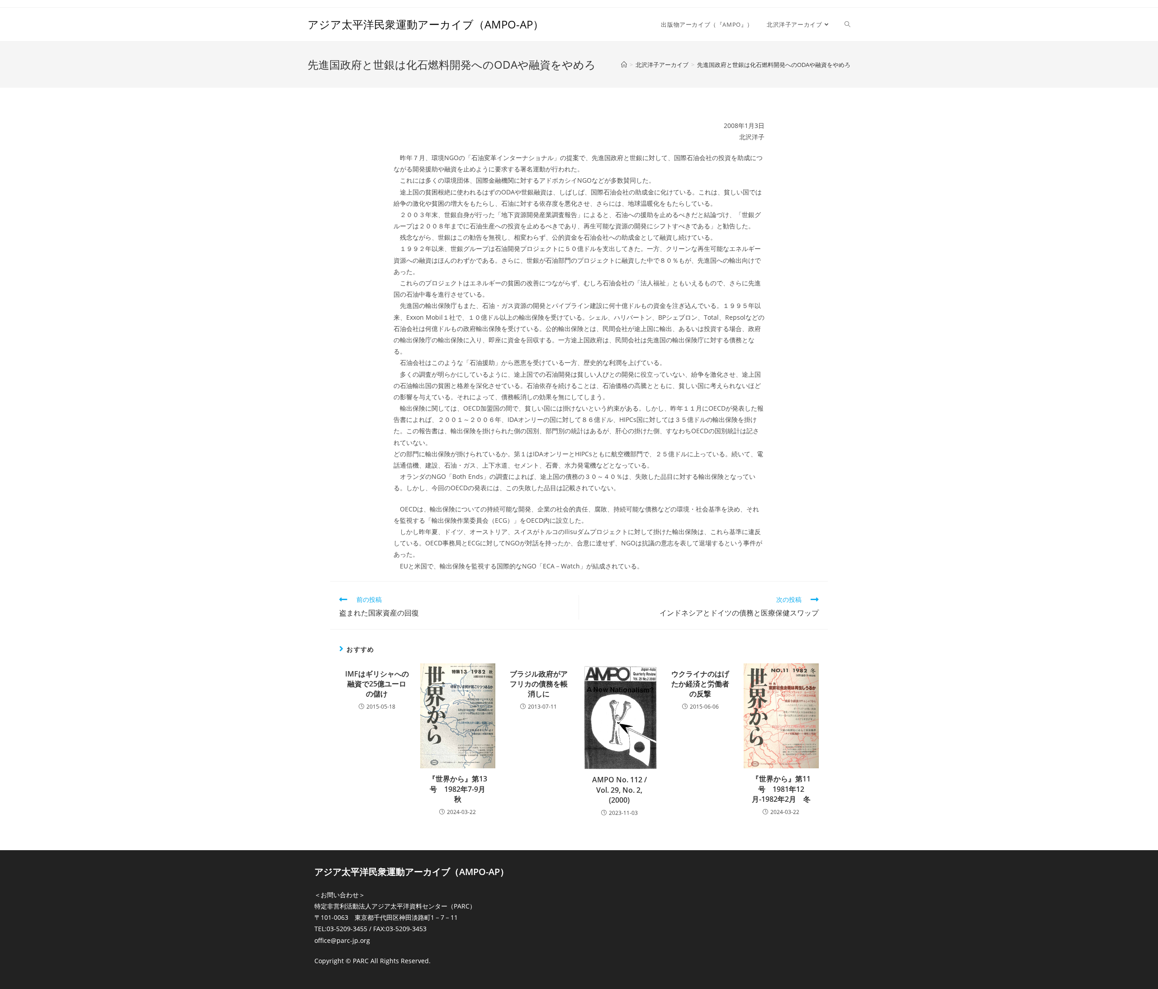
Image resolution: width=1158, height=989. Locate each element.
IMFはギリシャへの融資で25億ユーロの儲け (377, 684)
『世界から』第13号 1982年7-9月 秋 (459, 789)
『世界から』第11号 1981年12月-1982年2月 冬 (781, 789)
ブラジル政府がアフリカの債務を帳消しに (539, 684)
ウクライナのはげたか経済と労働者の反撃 (700, 684)
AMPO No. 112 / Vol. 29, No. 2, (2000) (619, 790)
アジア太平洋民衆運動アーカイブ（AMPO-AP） (426, 24)
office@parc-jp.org (342, 940)
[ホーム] (624, 65)
